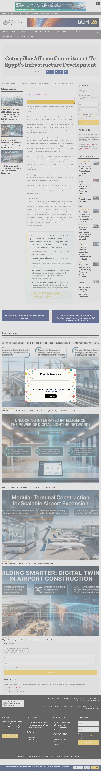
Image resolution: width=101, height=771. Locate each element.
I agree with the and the (52, 390)
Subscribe (51, 396)
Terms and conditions (56, 389)
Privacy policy (51, 391)
